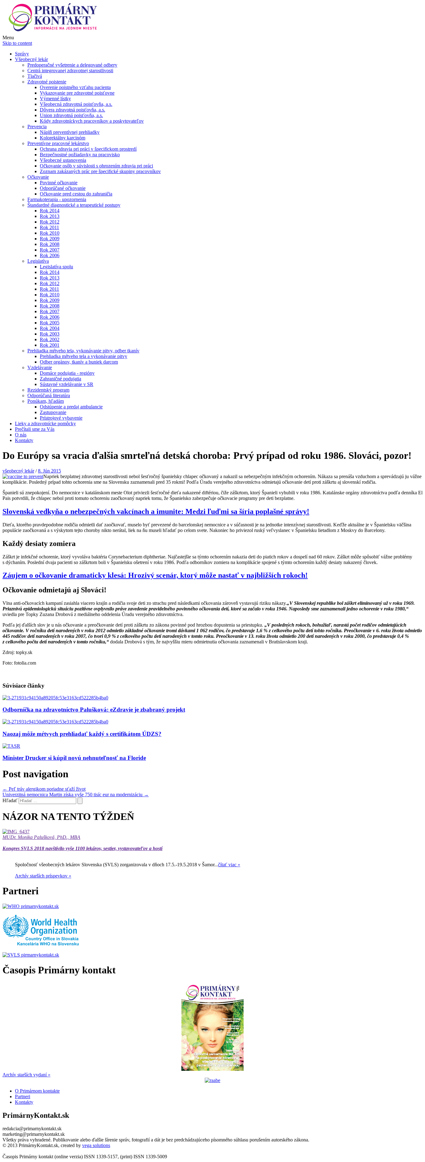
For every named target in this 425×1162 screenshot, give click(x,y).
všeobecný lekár (18, 470)
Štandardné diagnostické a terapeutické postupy (73, 205)
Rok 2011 (49, 227)
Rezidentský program (48, 390)
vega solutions (96, 1145)
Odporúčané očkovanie (63, 188)
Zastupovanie (53, 412)
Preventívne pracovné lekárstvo (58, 143)
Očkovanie (38, 177)
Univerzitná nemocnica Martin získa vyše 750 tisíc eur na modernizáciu (75, 794)
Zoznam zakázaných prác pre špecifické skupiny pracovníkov (100, 171)
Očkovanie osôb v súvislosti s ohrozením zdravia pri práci (96, 165)
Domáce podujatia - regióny (67, 373)
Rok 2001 (49, 345)
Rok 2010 (49, 233)
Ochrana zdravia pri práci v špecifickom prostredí (88, 149)
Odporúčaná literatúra (48, 395)
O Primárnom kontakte (37, 1091)
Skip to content (17, 43)
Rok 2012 (49, 221)
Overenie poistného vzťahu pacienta (75, 87)
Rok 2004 (49, 328)
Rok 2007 (49, 249)
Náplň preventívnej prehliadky (70, 132)
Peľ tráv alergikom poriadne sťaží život (44, 789)
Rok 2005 (49, 322)
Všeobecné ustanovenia (63, 160)
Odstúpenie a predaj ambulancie (71, 406)
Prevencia (37, 126)
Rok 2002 (49, 339)
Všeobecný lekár (31, 59)
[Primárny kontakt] (54, 32)
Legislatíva (38, 261)
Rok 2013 (49, 216)
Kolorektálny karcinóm (62, 137)
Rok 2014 (49, 210)
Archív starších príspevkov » (43, 875)
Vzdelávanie (39, 367)
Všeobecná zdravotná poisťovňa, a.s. (76, 104)
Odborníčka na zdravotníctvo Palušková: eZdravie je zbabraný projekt (93, 709)
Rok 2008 (49, 244)
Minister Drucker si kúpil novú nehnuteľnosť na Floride (74, 758)
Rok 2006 (49, 255)
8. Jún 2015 (49, 470)
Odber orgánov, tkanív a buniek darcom (79, 362)
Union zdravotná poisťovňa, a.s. (71, 115)
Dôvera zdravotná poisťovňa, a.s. (72, 109)
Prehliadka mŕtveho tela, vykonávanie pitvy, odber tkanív (83, 350)
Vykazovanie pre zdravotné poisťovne (77, 93)
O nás (20, 434)
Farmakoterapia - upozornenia (56, 199)
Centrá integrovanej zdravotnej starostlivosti (70, 70)
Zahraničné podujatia (60, 378)
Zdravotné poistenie (46, 81)
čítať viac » (229, 864)
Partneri (22, 1096)
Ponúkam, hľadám (45, 401)
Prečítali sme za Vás (34, 429)
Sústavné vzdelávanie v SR (66, 384)
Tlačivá (34, 76)
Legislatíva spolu (56, 266)
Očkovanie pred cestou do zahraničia (76, 193)
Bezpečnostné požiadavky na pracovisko (80, 154)
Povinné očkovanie (58, 182)
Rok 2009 (49, 238)
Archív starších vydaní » (26, 1074)
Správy (22, 53)
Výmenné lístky (55, 98)
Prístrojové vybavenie (61, 418)
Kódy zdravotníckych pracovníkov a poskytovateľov (92, 121)
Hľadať (9, 800)
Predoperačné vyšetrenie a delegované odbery (72, 65)
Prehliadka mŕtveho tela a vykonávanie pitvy (83, 356)
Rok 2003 (49, 333)
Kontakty (24, 440)
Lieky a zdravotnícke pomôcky (45, 423)
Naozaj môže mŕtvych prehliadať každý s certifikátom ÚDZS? (81, 734)
